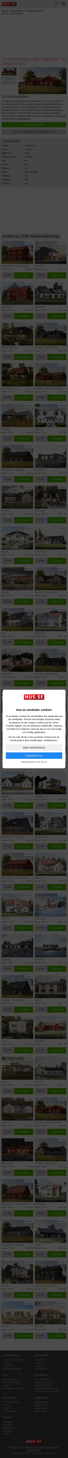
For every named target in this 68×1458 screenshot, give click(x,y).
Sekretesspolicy (28, 761)
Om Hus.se (42, 761)
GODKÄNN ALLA (34, 755)
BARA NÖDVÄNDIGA (34, 747)
